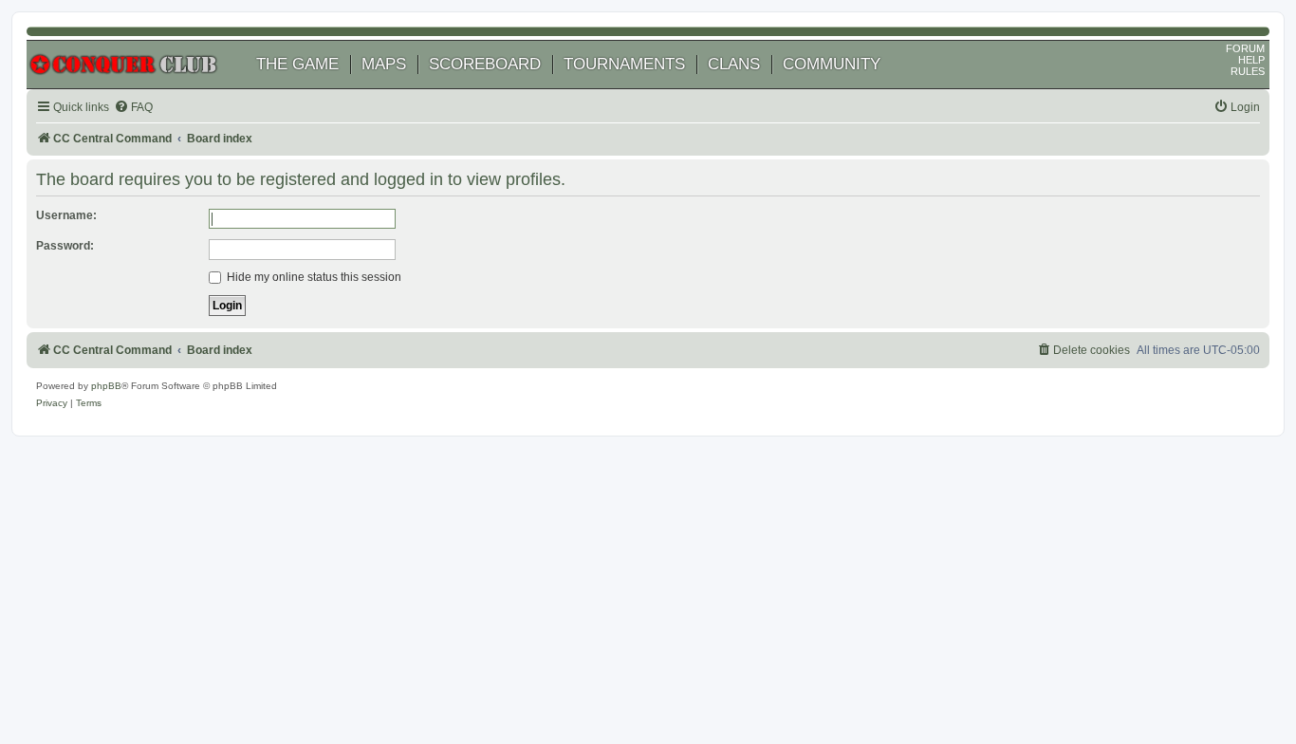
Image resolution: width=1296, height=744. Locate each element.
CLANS (734, 64)
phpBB (106, 386)
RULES (1248, 71)
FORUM (1245, 48)
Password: (65, 245)
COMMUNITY (831, 64)
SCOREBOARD (485, 64)
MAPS (383, 64)
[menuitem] (133, 108)
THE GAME (297, 64)
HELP (1251, 59)
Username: (66, 215)
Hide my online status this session (312, 277)
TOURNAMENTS (624, 64)
